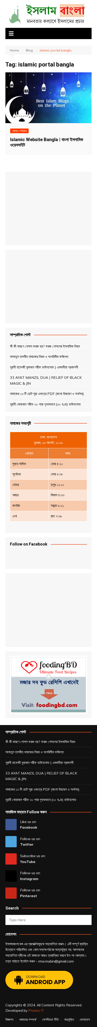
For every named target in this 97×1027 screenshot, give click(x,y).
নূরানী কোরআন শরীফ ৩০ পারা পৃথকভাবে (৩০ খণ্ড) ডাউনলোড (45, 404)
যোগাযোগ (85, 1019)
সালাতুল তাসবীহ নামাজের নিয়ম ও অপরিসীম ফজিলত (39, 356)
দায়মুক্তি (69, 1019)
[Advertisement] (46, 207)
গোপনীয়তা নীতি (50, 1019)
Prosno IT (36, 1010)
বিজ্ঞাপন (9, 1019)
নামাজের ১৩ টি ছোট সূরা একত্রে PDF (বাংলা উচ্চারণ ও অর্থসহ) (47, 393)
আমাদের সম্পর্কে (27, 1019)
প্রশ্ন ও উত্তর (19, 131)
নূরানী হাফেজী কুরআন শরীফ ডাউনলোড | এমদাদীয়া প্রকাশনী (44, 367)
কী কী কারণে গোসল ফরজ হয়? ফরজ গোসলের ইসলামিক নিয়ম (45, 346)
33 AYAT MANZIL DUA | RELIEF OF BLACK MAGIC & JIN (46, 380)
